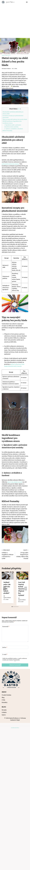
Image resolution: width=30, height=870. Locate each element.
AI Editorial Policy (15, 727)
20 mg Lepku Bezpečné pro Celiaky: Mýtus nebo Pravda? (22, 554)
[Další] (25, 588)
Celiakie (4, 712)
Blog (3, 697)
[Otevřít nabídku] (26, 2)
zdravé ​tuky (14, 364)
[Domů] (2, 51)
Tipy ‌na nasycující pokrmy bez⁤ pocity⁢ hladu (15, 119)
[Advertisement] (15, 20)
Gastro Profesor (7, 68)
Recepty (8, 55)
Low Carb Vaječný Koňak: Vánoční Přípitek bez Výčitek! (21, 588)
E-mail (4, 654)
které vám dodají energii (14, 482)
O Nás (3, 700)
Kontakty (4, 702)
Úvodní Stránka (6, 695)
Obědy (3, 55)
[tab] (13, 606)
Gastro (4, 715)
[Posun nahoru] (26, 867)
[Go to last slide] (4, 588)
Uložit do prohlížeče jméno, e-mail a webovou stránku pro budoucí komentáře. (14, 659)
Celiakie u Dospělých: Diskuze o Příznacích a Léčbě (7, 554)
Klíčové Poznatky (7, 130)
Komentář (6, 626)
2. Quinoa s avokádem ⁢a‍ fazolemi (13, 128)
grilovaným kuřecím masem (10, 164)
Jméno (4, 647)
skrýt (19, 109)
